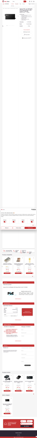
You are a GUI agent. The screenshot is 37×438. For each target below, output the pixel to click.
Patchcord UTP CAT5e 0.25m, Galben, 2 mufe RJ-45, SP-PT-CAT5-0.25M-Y (29, 264)
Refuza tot (6, 227)
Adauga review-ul (27, 365)
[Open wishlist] (32, 1)
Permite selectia (18, 227)
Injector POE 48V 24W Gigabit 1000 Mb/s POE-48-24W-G (7, 381)
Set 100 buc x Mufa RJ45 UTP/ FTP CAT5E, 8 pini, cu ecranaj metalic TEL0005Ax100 (18, 264)
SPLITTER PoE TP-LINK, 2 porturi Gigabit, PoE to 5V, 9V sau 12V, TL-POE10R (18, 382)
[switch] (14, 222)
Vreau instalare (27, 34)
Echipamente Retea (12, 8)
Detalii (33, 225)
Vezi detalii (18, 273)
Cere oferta (18, 434)
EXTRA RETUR (24, 251)
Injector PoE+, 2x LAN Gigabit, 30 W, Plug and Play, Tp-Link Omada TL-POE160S (7, 405)
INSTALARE (17, 251)
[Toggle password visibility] (21, 423)
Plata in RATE (24, 252)
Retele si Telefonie (7, 8)
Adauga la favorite (11, 257)
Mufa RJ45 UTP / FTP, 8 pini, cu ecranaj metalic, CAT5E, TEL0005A (7, 264)
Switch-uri (17, 8)
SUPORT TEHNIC (30, 253)
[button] (30, 1)
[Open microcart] (33, 1)
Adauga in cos (7, 273)
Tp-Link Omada (15, 312)
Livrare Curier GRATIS (9, 251)
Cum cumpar (18, 435)
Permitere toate (30, 227)
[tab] (7, 25)
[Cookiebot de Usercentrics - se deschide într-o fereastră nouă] (32, 209)
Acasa (4, 8)
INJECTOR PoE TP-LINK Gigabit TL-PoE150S (29, 381)
